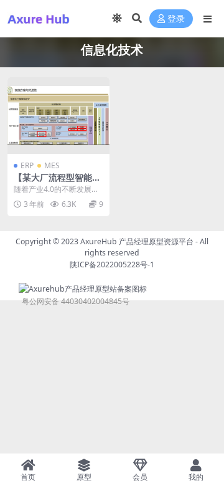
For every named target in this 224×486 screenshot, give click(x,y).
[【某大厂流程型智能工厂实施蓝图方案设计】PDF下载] (58, 115)
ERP (27, 165)
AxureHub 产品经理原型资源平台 (137, 241)
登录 (176, 19)
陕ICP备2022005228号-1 (112, 264)
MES (52, 165)
